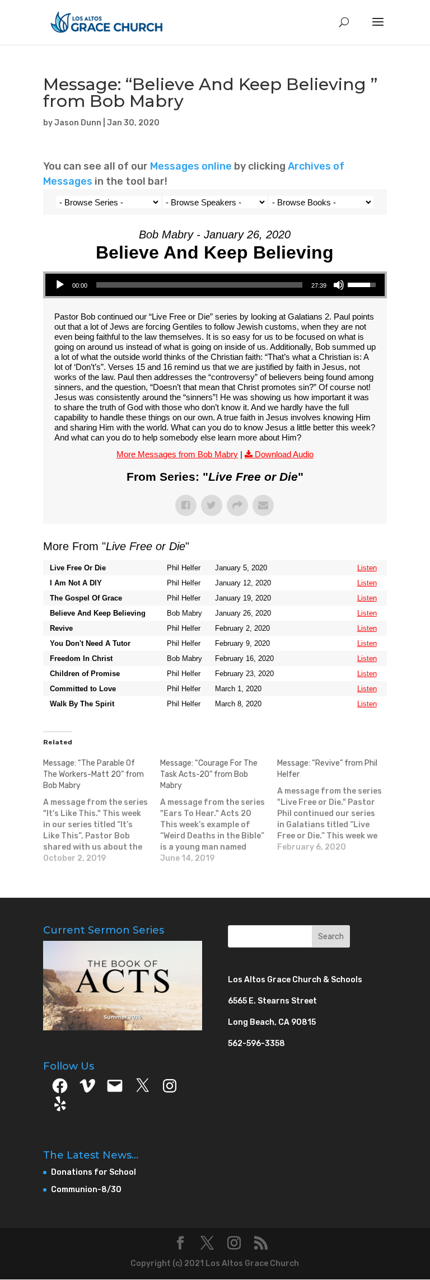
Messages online (191, 166)
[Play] (60, 284)
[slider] (199, 285)
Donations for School (93, 1172)
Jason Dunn (77, 123)
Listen (367, 568)
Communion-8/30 (86, 1189)
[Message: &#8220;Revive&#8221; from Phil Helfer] (335, 805)
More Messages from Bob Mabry (177, 454)
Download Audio (284, 454)
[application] (215, 285)
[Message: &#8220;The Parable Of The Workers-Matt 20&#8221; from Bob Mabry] (101, 811)
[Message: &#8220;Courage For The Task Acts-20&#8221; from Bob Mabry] (218, 811)
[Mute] (338, 284)
